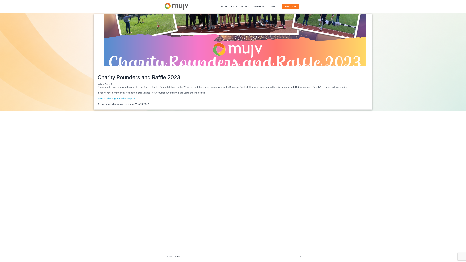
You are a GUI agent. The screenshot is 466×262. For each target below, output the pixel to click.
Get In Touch (290, 6)
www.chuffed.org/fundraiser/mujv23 (116, 98)
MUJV (177, 256)
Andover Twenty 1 (105, 84)
